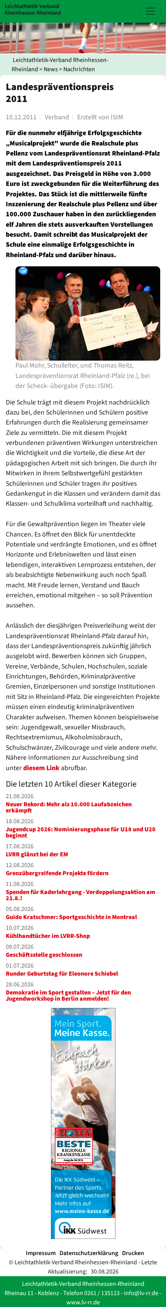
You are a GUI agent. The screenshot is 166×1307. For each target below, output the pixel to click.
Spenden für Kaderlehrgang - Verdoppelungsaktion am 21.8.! (80, 895)
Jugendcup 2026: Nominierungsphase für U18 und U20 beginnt (81, 832)
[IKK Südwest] (83, 1123)
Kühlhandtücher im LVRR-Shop (48, 936)
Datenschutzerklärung (88, 1253)
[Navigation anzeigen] (150, 11)
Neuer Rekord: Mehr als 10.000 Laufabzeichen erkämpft (69, 807)
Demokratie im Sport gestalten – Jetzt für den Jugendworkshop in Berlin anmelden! (68, 995)
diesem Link (41, 768)
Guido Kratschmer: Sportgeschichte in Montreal (71, 917)
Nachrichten (79, 69)
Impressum (41, 1253)
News (51, 69)
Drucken (133, 1253)
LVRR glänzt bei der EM (37, 854)
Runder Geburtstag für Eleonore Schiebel (62, 973)
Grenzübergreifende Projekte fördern (57, 873)
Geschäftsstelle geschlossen (44, 955)
